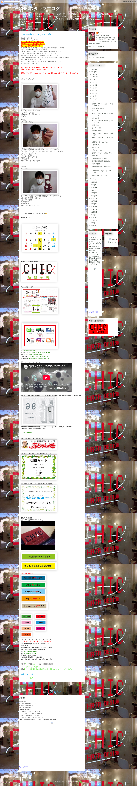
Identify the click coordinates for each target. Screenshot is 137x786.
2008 (92, 225)
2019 (92, 196)
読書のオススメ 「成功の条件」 (102, 153)
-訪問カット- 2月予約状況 (100, 175)
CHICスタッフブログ (39, 8)
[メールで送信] (44, 664)
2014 (92, 209)
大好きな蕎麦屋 (97, 130)
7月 (93, 88)
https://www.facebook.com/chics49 (39, 352)
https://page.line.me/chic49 (33, 354)
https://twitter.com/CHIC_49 (39, 356)
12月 (94, 74)
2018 (92, 198)
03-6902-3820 (28, 432)
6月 (93, 90)
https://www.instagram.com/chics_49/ (39, 358)
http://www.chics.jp (30, 651)
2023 (92, 185)
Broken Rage (96, 111)
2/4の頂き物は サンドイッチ (101, 158)
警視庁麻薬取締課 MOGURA (101, 161)
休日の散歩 (95, 125)
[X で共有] (48, 664)
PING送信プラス (109, 242)
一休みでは (95, 147)
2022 (92, 187)
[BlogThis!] (46, 664)
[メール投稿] (40, 664)
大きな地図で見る (23, 767)
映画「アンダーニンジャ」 (100, 142)
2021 (92, 190)
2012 (92, 215)
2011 (92, 217)
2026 (92, 69)
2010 (92, 220)
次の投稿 (24, 685)
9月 (93, 82)
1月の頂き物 (96, 164)
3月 (93, 99)
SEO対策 (118, 242)
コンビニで (95, 118)
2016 (92, 204)
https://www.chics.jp (30, 350)
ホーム (51, 685)
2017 (92, 201)
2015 (92, 206)
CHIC (99, 33)
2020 (92, 193)
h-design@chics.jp (30, 653)
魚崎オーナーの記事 (32, 667)
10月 (94, 80)
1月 (93, 179)
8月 (93, 85)
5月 (93, 93)
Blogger (80, 782)
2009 (92, 223)
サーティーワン (97, 128)
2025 (92, 72)
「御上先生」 (96, 145)
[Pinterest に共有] (52, 664)
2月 (93, 101)
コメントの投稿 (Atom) (54, 692)
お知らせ (95, 155)
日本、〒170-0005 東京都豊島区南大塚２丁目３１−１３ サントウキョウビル (48, 669)
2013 (92, 212)
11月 (94, 77)
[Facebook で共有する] (50, 664)
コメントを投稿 (28, 678)
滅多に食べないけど (98, 108)
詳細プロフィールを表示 (96, 46)
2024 (92, 182)
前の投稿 (79, 685)
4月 (93, 96)
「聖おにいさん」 (97, 150)
